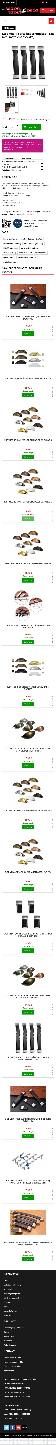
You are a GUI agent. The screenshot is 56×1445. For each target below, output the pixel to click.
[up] (17, 125)
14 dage (12, 170)
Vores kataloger (10, 1311)
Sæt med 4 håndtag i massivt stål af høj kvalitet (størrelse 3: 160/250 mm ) (28, 1181)
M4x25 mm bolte (10, 248)
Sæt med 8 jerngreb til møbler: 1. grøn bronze (28, 688)
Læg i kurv (31, 127)
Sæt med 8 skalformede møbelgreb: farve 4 (28, 872)
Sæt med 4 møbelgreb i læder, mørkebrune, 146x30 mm (28, 317)
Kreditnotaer (9, 1336)
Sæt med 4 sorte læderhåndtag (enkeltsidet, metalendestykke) (28, 935)
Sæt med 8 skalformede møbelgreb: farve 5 (28, 563)
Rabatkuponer (10, 1345)
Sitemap (7, 1302)
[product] (28, 296)
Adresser (8, 1341)
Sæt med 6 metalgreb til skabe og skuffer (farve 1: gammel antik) (28, 996)
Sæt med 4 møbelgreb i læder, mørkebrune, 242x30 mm (28, 1120)
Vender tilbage (10, 1289)
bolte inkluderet (25, 253)
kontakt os (10, 2)
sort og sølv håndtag (27, 257)
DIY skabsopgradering (33, 243)
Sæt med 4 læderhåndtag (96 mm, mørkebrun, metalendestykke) (28, 1243)
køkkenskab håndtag (12, 243)
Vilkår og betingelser (12, 1298)
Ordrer (6, 1332)
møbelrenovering (10, 262)
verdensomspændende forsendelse (20, 162)
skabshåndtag (9, 253)
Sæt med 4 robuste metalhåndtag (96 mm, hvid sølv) (28, 626)
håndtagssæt (40, 253)
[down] (17, 128)
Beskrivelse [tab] (9, 177)
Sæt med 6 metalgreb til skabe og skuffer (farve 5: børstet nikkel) (28, 749)
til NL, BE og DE (14, 167)
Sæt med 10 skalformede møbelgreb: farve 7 (28, 810)
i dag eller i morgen (17, 158)
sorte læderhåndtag (29, 248)
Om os (7, 1280)
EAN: (26, 223)
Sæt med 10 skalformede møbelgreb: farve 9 (28, 440)
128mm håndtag (35, 239)
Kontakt (7, 1315)
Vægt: (26, 226)
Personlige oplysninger (13, 1328)
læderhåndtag (9, 257)
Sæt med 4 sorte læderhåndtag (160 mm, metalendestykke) (28, 1058)
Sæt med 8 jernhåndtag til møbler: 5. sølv (28, 378)
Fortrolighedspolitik (12, 1293)
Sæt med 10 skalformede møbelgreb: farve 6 (28, 502)
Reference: (28, 220)
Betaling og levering (12, 1285)
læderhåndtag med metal (14, 239)
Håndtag (29, 214)
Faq (5, 1306)
